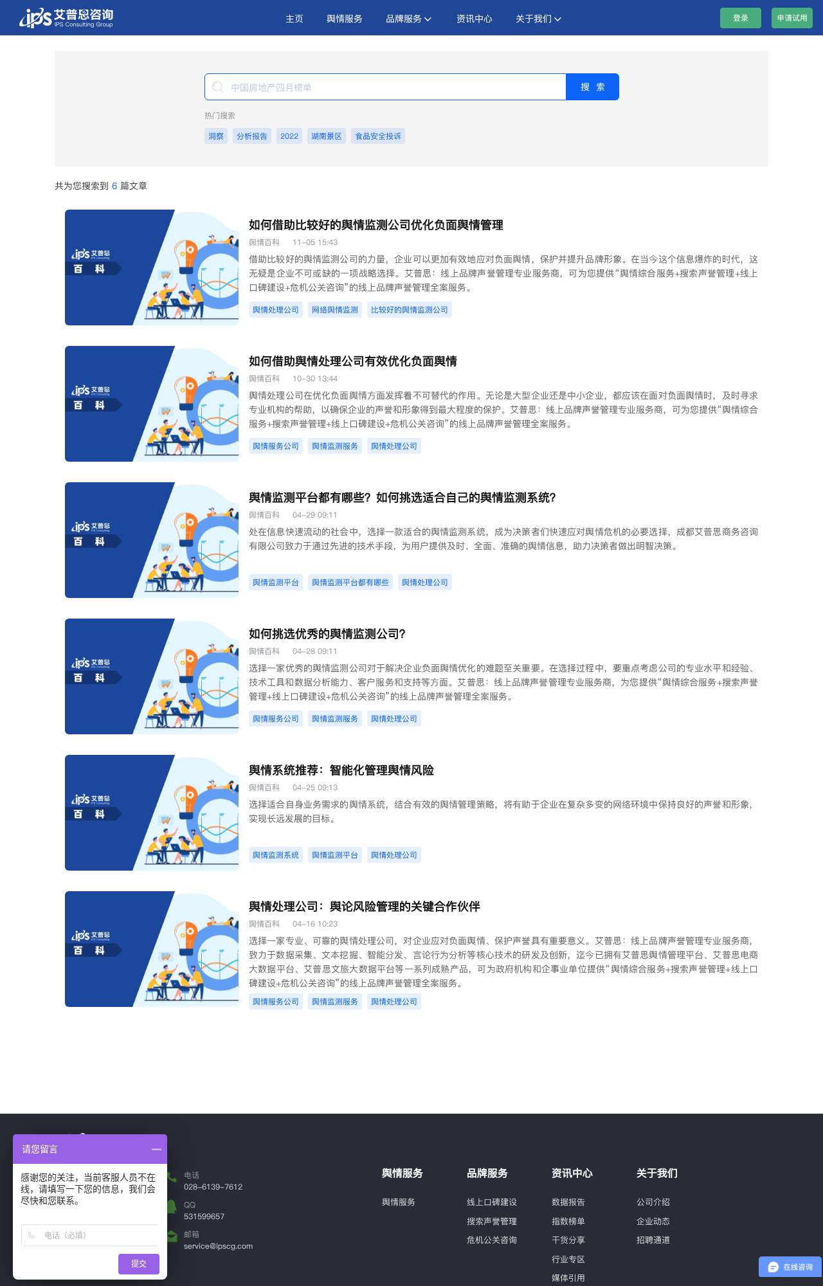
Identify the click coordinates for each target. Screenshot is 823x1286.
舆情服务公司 (276, 445)
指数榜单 (568, 1221)
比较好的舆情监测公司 (409, 309)
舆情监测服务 (335, 445)
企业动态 (653, 1221)
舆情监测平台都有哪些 (350, 582)
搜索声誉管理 (492, 1221)
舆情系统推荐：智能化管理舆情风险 (341, 770)
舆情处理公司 (276, 309)
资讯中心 (475, 18)
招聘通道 (653, 1239)
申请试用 (792, 17)
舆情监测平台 (276, 582)
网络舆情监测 (335, 309)
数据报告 (568, 1202)
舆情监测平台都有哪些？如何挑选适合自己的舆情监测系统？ (405, 497)
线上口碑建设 (492, 1202)
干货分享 (568, 1239)
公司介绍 (653, 1202)
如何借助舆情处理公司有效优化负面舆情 (353, 361)
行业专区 (568, 1259)
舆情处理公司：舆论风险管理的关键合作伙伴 (364, 906)
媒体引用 (568, 1277)
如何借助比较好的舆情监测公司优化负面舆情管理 (376, 225)
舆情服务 (345, 18)
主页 (294, 18)
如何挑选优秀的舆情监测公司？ (330, 634)
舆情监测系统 (276, 854)
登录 (740, 17)
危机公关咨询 (492, 1239)
